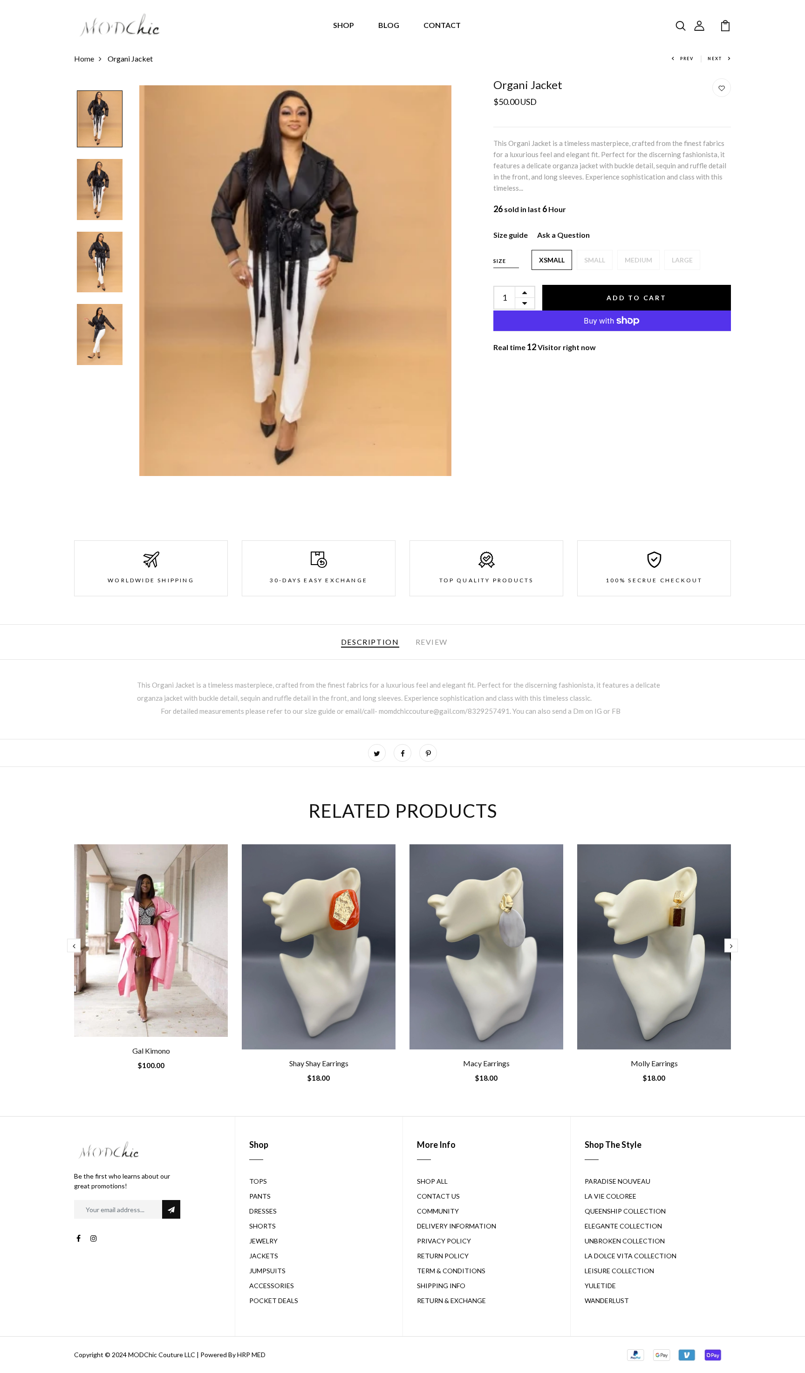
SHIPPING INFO (441, 1286)
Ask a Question (563, 234)
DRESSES (263, 1211)
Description (370, 641)
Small (594, 260)
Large (682, 260)
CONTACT (442, 25)
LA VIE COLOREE (610, 1196)
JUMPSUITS (267, 1271)
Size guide (510, 234)
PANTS (260, 1196)
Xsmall (552, 260)
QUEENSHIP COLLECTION (625, 1211)
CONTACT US (438, 1196)
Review (432, 641)
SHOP (343, 25)
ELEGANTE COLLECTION (623, 1226)
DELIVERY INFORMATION (456, 1226)
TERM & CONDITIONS (451, 1271)
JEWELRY (263, 1241)
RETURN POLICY (443, 1256)
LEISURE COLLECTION (619, 1271)
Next (715, 58)
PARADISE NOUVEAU (617, 1181)
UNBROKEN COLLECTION (625, 1241)
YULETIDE (600, 1286)
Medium (638, 260)
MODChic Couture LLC (161, 1355)
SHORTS (262, 1226)
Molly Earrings (654, 1063)
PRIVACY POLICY (444, 1241)
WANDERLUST (607, 1300)
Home (84, 58)
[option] (99, 119)
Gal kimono (151, 1050)
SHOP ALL (432, 1181)
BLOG (388, 25)
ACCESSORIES (271, 1286)
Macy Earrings (486, 1063)
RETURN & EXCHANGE (451, 1300)
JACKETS (263, 1256)
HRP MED (251, 1355)
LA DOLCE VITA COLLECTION (630, 1256)
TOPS (258, 1181)
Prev (687, 58)
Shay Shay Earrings (318, 1063)
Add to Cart (637, 298)
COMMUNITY (438, 1211)
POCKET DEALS (273, 1300)
